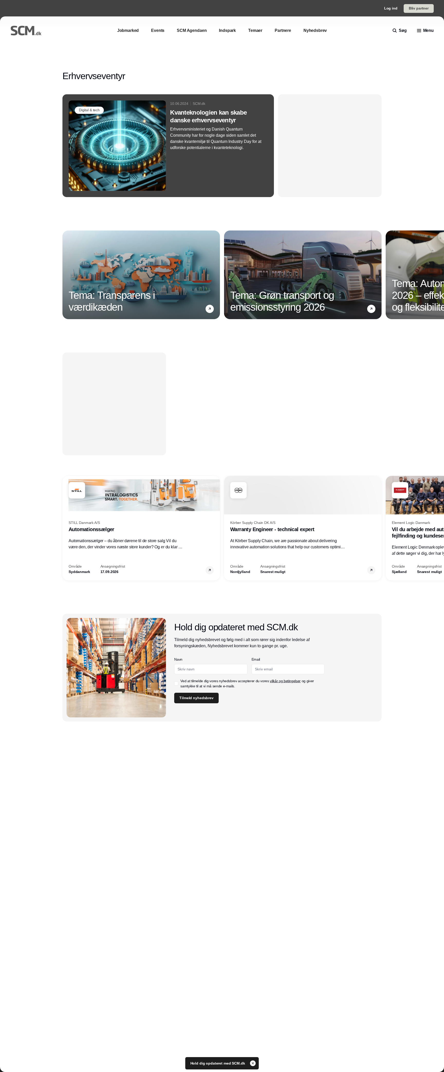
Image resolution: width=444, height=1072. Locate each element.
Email (256, 659)
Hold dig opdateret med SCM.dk (218, 1063)
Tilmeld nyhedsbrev (196, 698)
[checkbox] (176, 683)
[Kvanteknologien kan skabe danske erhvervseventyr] (168, 145)
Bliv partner (419, 8)
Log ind (390, 8)
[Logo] (26, 30)
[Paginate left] (66, 275)
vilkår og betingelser (285, 681)
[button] (210, 309)
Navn (178, 659)
